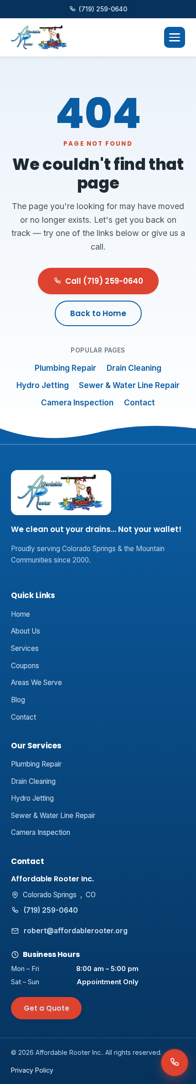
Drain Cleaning (134, 368)
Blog (18, 699)
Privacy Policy (32, 1070)
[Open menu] (174, 37)
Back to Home (98, 313)
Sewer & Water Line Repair (129, 385)
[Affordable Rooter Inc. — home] (39, 37)
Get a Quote (46, 1008)
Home (20, 614)
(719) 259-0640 (103, 9)
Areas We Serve (36, 682)
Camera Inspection (77, 402)
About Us (25, 631)
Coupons (25, 665)
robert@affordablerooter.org (76, 930)
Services (25, 648)
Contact (139, 402)
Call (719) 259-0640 (104, 281)
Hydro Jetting (42, 385)
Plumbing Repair (65, 368)
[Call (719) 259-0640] (174, 1062)
